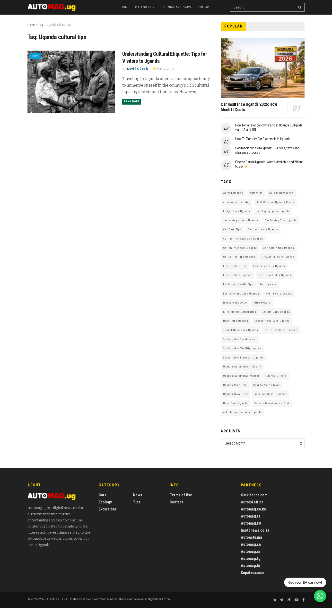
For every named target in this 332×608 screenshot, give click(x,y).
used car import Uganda (270, 394)
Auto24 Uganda (233, 193)
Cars (102, 495)
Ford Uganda (268, 284)
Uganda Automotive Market (241, 375)
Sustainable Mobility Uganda (242, 348)
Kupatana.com (252, 572)
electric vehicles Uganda (274, 275)
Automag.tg (251, 558)
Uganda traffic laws (266, 385)
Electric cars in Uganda (269, 266)
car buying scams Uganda (240, 220)
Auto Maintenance (281, 193)
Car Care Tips (232, 229)
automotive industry (236, 202)
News (137, 495)
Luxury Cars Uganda (276, 311)
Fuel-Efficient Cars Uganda (241, 293)
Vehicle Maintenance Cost (271, 403)
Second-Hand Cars (175, 7)
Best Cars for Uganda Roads (275, 202)
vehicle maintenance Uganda (242, 412)
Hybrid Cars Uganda (279, 293)
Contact (203, 7)
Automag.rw (251, 523)
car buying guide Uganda (273, 211)
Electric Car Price (235, 266)
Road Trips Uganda (235, 320)
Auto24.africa (252, 502)
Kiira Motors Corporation (239, 311)
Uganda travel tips (235, 394)
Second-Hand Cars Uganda (272, 320)
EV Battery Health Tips (238, 284)
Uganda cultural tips (59, 25)
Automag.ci (250, 551)
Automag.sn (251, 544)
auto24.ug (256, 193)
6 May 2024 (165, 69)
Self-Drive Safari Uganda (281, 330)
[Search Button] (300, 7)
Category (143, 7)
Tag (40, 25)
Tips (35, 56)
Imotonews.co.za (255, 530)
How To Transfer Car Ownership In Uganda (262, 139)
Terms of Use (181, 495)
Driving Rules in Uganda (278, 257)
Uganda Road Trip (234, 385)
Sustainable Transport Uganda (243, 357)
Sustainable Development (240, 339)
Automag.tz (250, 516)
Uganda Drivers (276, 375)
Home (125, 7)
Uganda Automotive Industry (242, 366)
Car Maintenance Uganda (240, 248)
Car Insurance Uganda (263, 229)
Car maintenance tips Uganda (243, 238)
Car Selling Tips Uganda (239, 257)
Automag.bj (250, 565)
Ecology (105, 502)
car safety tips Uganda (278, 248)
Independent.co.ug (235, 302)
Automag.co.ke (253, 509)
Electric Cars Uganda (237, 275)
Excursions (108, 509)
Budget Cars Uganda (236, 211)
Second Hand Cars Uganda (240, 330)
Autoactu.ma (251, 537)
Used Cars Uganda (235, 403)
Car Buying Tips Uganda (281, 220)
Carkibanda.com (254, 495)
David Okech (137, 69)
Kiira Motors (261, 302)
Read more (132, 101)
